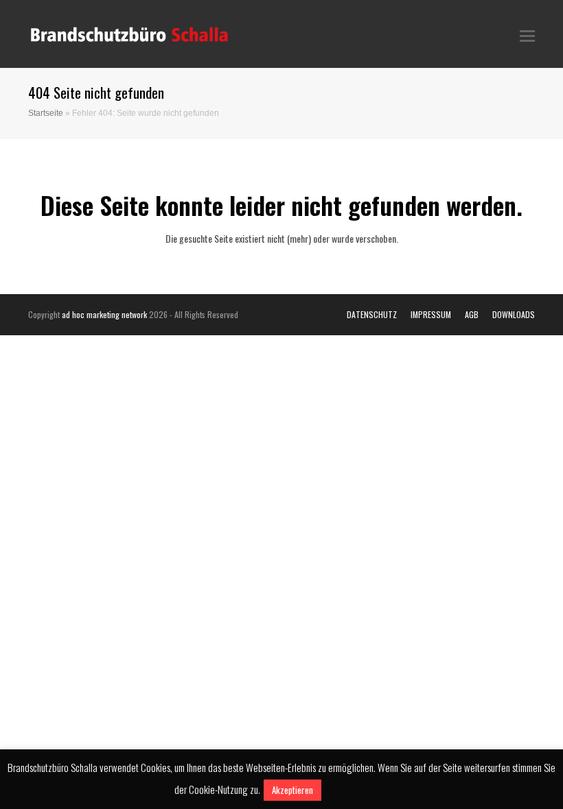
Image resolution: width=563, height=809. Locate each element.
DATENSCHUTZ (372, 314)
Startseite (45, 112)
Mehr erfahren (356, 789)
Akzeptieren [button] (292, 790)
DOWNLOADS (513, 314)
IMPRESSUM (431, 314)
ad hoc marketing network (104, 314)
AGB (472, 314)
